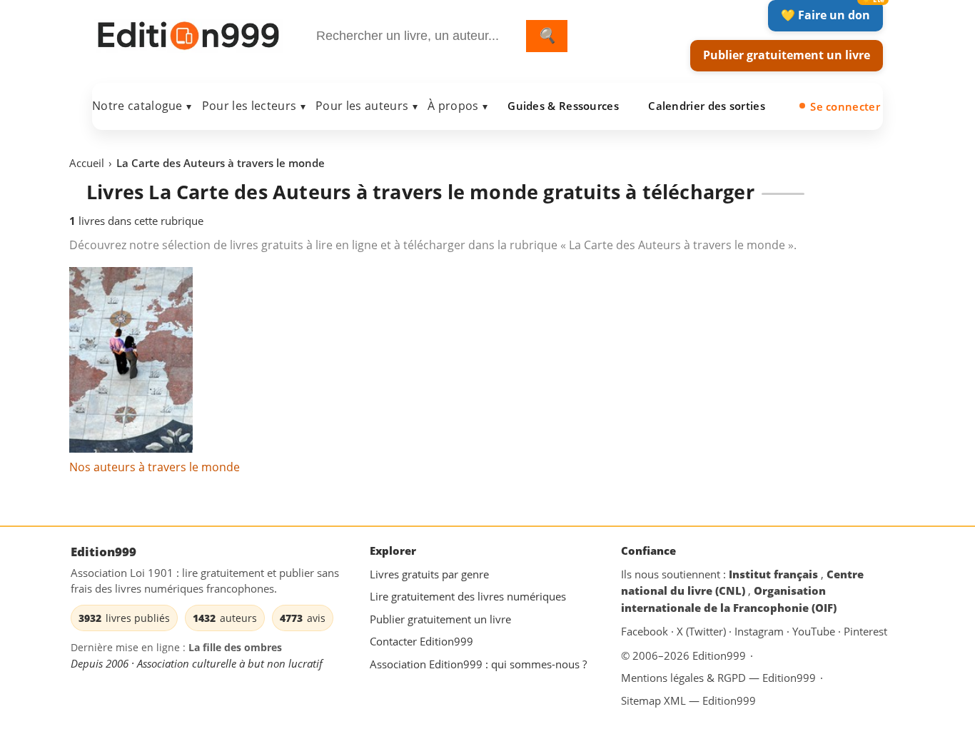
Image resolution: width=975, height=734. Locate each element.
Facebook (646, 632)
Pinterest (865, 632)
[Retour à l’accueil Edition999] (188, 33)
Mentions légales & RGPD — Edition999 (718, 677)
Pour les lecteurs (253, 106)
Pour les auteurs (366, 106)
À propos (457, 106)
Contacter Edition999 (421, 642)
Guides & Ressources (563, 106)
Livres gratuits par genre (429, 574)
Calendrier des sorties (706, 106)
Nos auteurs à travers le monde (154, 467)
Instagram (760, 632)
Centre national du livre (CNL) (742, 582)
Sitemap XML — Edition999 (688, 700)
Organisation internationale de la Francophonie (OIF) (729, 599)
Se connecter (845, 106)
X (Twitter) (703, 632)
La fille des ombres (235, 648)
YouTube (815, 632)
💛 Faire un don (825, 15)
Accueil (86, 163)
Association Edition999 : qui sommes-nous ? (478, 664)
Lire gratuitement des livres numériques (468, 597)
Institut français (775, 574)
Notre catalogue (142, 106)
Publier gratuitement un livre (786, 55)
